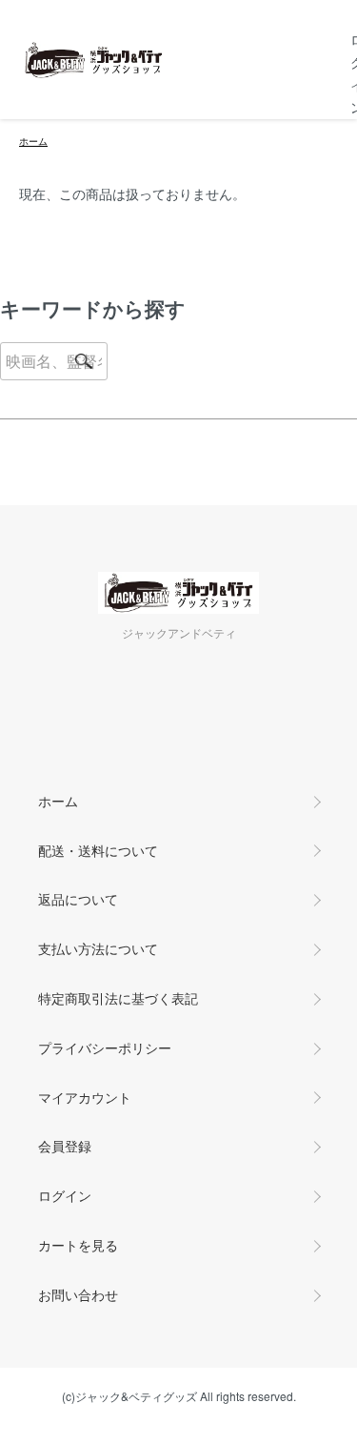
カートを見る (78, 1244)
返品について (78, 898)
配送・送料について (98, 850)
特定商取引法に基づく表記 (118, 997)
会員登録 (64, 1145)
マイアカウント (84, 1097)
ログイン (64, 1195)
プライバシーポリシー (104, 1047)
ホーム (33, 141)
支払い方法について (98, 948)
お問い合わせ (78, 1294)
